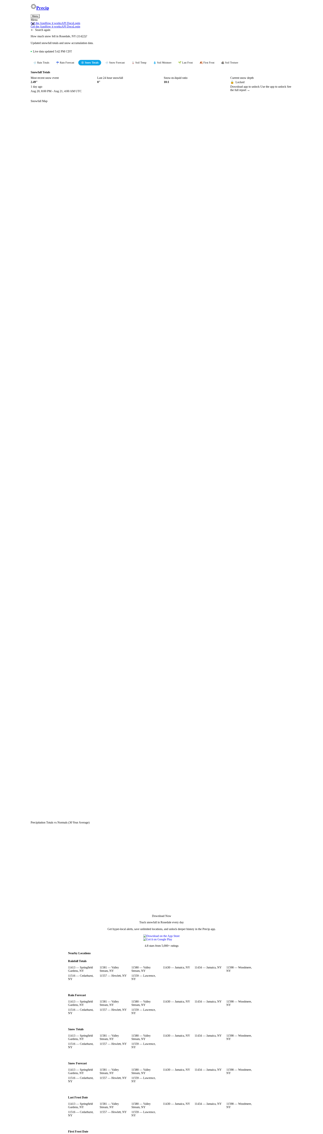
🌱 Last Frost (185, 62)
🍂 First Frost (206, 62)
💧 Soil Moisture (162, 62)
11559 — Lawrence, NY (143, 977)
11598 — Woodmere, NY (239, 969)
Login (76, 23)
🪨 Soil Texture (229, 62)
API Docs (67, 23)
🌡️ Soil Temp (138, 62)
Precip (42, 7)
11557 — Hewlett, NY (113, 975)
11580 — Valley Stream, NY (141, 969)
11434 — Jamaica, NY (208, 967)
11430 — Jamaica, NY (176, 967)
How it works (53, 23)
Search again (42, 29)
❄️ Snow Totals (90, 62)
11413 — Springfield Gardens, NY (80, 969)
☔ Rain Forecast (65, 62)
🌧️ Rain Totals (41, 62)
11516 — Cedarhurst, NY (80, 977)
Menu (35, 16)
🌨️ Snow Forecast (115, 62)
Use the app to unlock (273, 86)
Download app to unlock (245, 86)
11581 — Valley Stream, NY (109, 969)
